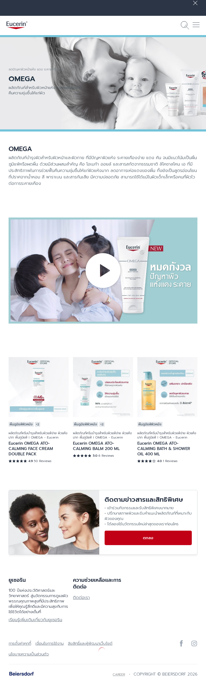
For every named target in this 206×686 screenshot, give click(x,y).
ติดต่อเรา (81, 597)
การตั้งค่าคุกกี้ (20, 643)
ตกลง (148, 538)
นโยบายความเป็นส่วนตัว (29, 654)
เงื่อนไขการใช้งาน (49, 643)
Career (119, 674)
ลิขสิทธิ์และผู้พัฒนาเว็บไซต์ (90, 643)
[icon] (181, 643)
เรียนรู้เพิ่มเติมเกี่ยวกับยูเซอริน (35, 620)
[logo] (16, 25)
